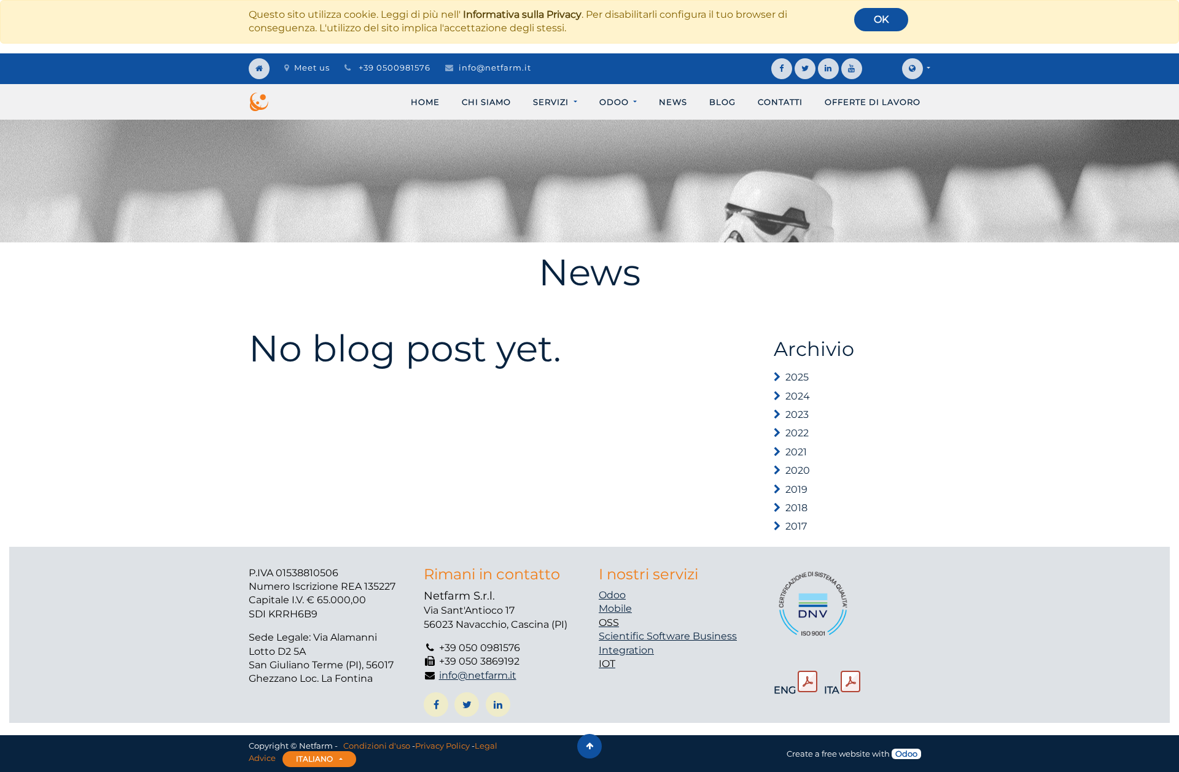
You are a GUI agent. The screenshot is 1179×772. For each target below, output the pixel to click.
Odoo (612, 595)
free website (846, 753)
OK (881, 19)
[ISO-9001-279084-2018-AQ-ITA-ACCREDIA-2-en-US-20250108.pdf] (807, 681)
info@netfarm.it (495, 67)
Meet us (312, 67)
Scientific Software (646, 636)
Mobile (615, 608)
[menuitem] (425, 101)
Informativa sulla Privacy (522, 14)
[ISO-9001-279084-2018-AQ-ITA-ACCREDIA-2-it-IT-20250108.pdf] (850, 681)
